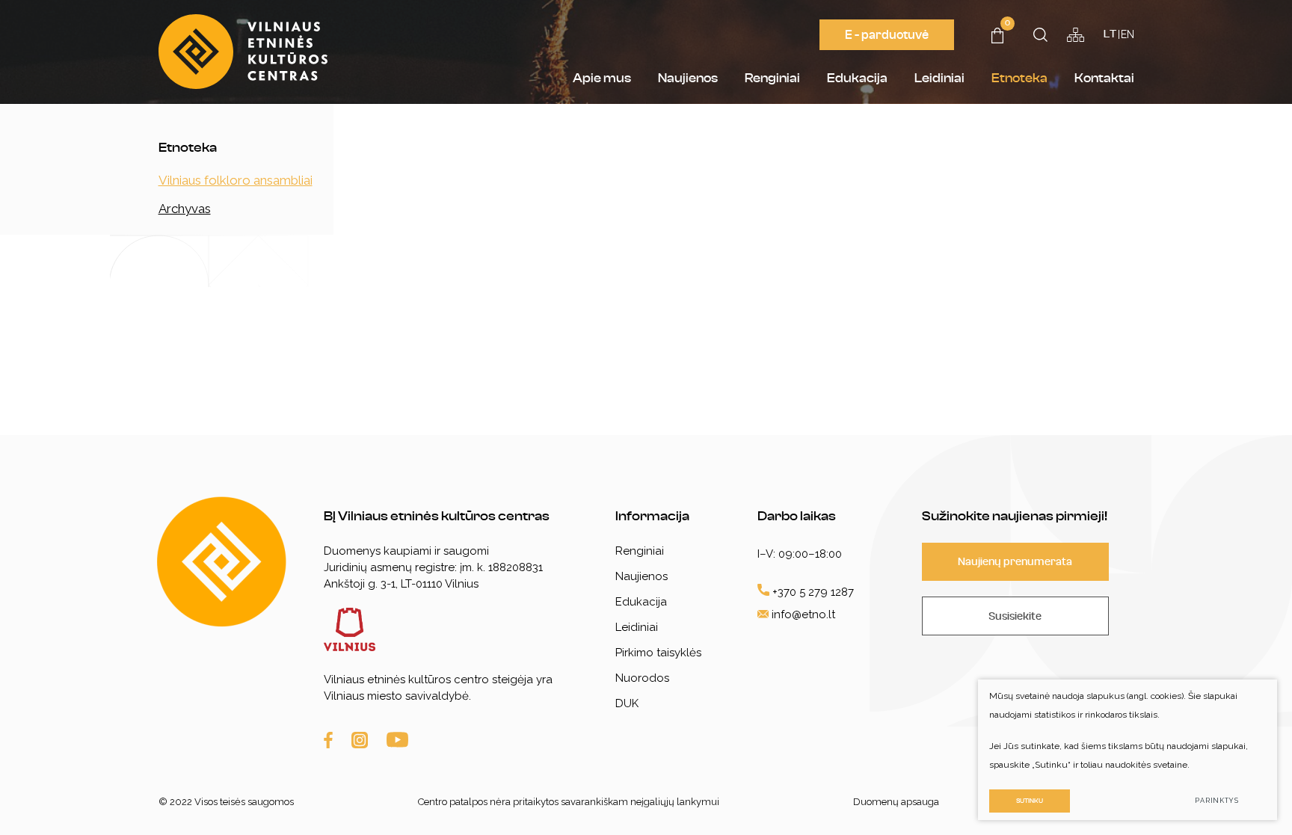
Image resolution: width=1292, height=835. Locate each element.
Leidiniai (939, 78)
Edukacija (857, 78)
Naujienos (688, 78)
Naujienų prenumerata (1015, 561)
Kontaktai (1104, 78)
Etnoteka (1019, 78)
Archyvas (185, 208)
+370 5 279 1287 (811, 592)
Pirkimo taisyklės (658, 652)
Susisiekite (1015, 616)
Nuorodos (642, 678)
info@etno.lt (803, 614)
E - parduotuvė (887, 34)
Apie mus (602, 78)
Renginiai (772, 78)
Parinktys (1217, 800)
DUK (627, 703)
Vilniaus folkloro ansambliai (236, 180)
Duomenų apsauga (896, 801)
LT (1110, 34)
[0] (997, 38)
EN (1127, 34)
